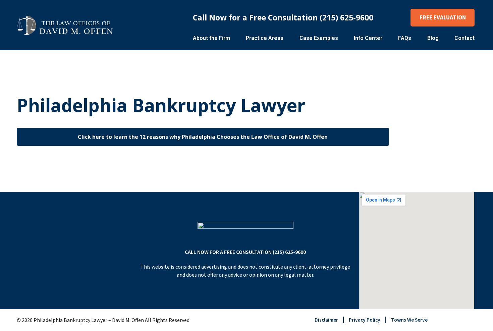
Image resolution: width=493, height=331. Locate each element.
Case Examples (318, 38)
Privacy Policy (364, 320)
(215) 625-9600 (346, 17)
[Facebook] (460, 320)
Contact (464, 38)
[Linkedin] (472, 320)
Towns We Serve (409, 320)
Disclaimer (326, 320)
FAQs (404, 38)
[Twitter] (448, 320)
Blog (433, 38)
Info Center (368, 38)
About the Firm (211, 38)
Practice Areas (264, 38)
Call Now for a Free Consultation (256, 17)
